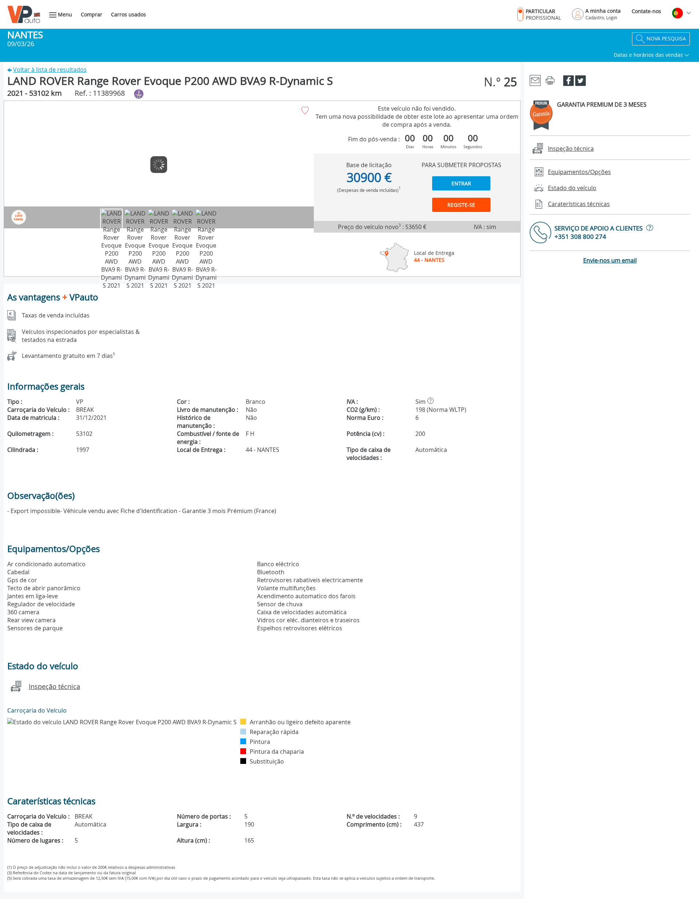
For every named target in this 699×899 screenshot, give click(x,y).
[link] (535, 79)
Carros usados (128, 14)
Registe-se (461, 204)
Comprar (91, 14)
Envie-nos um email (610, 260)
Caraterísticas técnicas (579, 204)
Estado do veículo (572, 188)
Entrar (461, 183)
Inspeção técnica (54, 686)
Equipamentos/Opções (579, 172)
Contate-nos (646, 11)
